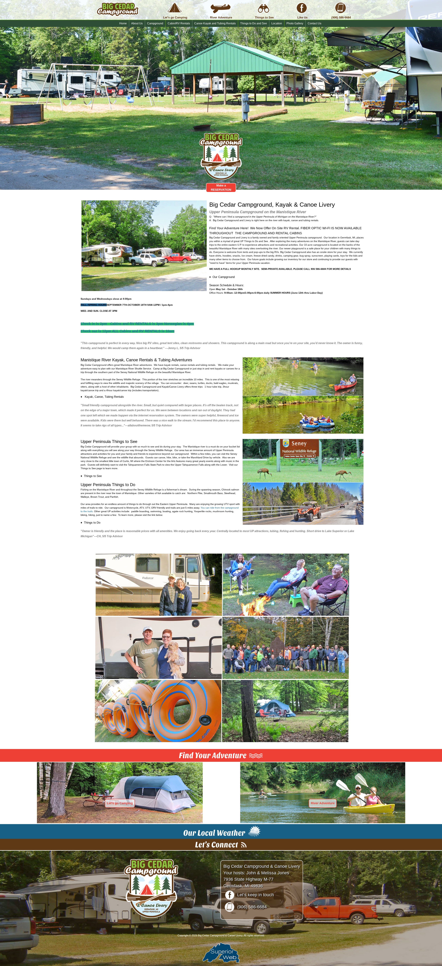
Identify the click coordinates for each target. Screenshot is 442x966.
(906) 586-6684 (252, 906)
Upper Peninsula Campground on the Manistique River (257, 212)
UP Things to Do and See (254, 241)
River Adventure (323, 803)
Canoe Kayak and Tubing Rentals (215, 23)
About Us (137, 23)
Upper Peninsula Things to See (109, 441)
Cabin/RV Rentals (179, 23)
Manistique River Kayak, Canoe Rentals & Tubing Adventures (136, 360)
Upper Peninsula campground (305, 237)
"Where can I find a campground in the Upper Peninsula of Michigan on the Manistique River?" (264, 216)
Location (276, 23)
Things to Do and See (253, 23)
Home (123, 23)
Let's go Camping (120, 803)
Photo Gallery (294, 23)
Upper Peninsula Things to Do (108, 484)
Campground (155, 23)
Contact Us (314, 23)
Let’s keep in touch (255, 894)
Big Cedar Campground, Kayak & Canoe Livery (272, 204)
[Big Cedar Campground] (117, 19)
